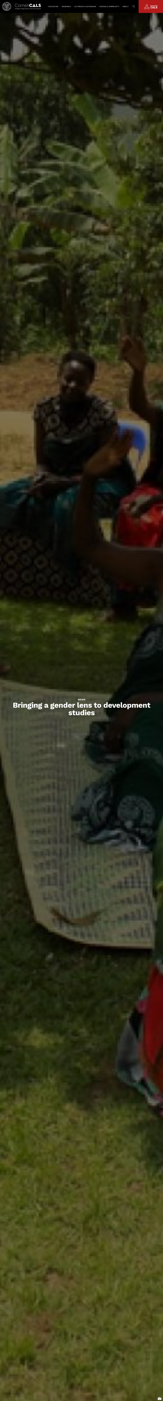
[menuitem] (52, 6)
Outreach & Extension (85, 6)
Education (53, 6)
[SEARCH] (134, 6)
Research (66, 6)
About (126, 6)
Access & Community (109, 6)
